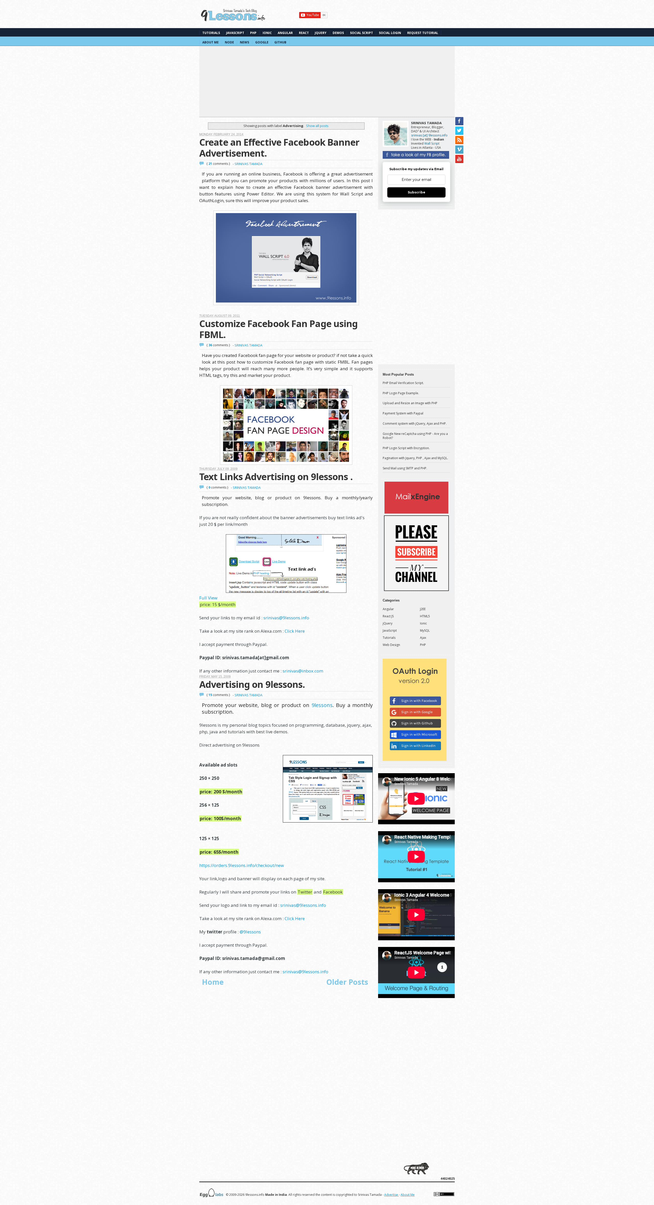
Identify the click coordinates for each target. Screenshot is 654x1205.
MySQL (425, 630)
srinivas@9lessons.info (286, 618)
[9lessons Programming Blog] (233, 16)
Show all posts (317, 125)
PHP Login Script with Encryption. (406, 448)
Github (280, 42)
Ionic (423, 623)
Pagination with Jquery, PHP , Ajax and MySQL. (415, 458)
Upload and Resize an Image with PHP (410, 403)
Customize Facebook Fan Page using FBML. (278, 329)
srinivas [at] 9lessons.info (429, 135)
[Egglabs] (211, 1196)
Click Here (295, 631)
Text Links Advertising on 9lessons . (276, 476)
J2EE (423, 609)
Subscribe (416, 192)
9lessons (322, 705)
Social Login (390, 33)
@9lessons (250, 932)
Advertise (391, 1194)
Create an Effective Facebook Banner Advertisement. (279, 147)
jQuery (387, 623)
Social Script (361, 33)
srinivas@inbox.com (303, 671)
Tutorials (211, 33)
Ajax (423, 637)
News (244, 42)
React (304, 33)
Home (213, 982)
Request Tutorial (422, 33)
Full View (208, 598)
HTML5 (425, 616)
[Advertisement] (327, 80)
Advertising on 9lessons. (252, 684)
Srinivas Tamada (426, 123)
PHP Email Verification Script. (403, 383)
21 (210, 163)
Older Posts (347, 982)
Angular (285, 33)
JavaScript (235, 33)
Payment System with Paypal (403, 413)
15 (210, 695)
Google (261, 42)
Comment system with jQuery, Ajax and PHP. (415, 423)
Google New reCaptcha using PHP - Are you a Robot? (415, 436)
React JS (388, 616)
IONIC (267, 33)
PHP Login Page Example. (401, 393)
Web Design (391, 645)
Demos (338, 33)
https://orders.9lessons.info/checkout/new (241, 865)
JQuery (320, 33)
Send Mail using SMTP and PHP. (405, 468)
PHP (253, 33)
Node (229, 42)
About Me (210, 42)
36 (210, 345)
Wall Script (431, 143)
